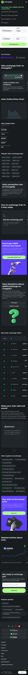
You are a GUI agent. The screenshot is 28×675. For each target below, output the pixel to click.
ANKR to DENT (6, 166)
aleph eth (5, 603)
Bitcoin (14, 343)
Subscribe (14, 590)
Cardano (15, 378)
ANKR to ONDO (6, 157)
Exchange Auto (19, 478)
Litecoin (15, 355)
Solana (14, 390)
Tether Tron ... (16, 366)
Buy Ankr (14, 513)
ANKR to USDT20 (16, 166)
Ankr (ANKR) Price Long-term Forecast (11, 562)
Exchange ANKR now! (14, 257)
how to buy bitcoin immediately (11, 606)
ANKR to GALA (6, 176)
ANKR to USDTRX (17, 157)
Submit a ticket (14, 306)
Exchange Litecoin (20, 459)
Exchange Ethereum (8, 475)
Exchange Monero (7, 459)
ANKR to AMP (15, 173)
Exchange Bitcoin (7, 478)
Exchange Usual (7, 481)
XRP (14, 372)
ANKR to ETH (14, 170)
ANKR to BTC (5, 170)
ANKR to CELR (5, 173)
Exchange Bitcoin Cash (8, 466)
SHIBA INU (15, 384)
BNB (14, 396)
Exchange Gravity (19, 488)
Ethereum (15, 349)
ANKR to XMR (5, 163)
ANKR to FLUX (15, 176)
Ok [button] (22, 672)
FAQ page (14, 302)
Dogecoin (15, 361)
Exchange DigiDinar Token (9, 484)
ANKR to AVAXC (6, 160)
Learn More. (9, 673)
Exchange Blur (20, 491)
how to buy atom (7, 609)
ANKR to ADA (15, 163)
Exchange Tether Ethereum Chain (11, 472)
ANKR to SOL (16, 160)
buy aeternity (19, 609)
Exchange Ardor (7, 488)
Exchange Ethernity (7, 491)
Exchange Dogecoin (8, 469)
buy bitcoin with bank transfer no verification (11, 613)
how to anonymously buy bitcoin (11, 617)
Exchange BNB (6, 462)
